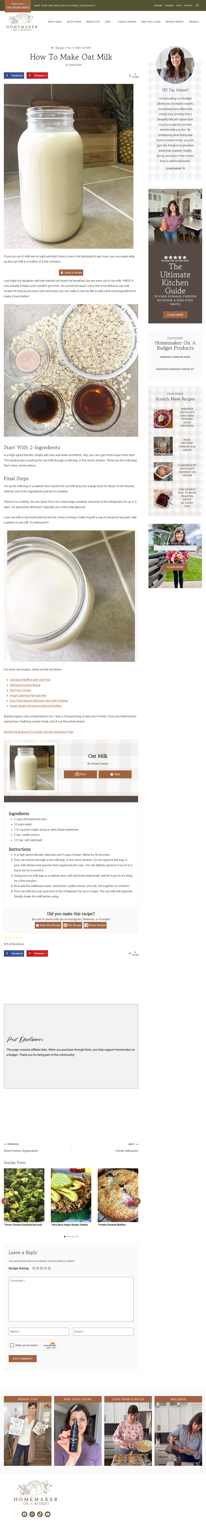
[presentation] (24, 1195)
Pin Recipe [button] (74, 925)
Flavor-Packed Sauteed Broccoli (23, 1224)
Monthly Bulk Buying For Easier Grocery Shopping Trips (38, 732)
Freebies (194, 21)
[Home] (52, 47)
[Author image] (62, 65)
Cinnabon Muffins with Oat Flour (30, 679)
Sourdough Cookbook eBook (175, 357)
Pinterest (188, 5)
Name (15, 1331)
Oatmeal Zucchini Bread (25, 685)
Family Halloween (126, 1147)
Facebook (158, 5)
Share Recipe (97, 925)
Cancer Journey (127, 21)
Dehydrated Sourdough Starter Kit (175, 369)
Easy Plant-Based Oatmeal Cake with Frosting (39, 700)
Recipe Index (74, 21)
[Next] (137, 1201)
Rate (117, 774)
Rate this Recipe (50, 925)
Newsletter (93, 21)
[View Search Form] (197, 5)
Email (178, 5)
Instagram (169, 5)
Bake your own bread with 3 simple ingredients (64, 5)
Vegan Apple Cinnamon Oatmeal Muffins (36, 705)
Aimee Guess (75, 65)
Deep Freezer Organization (21, 1147)
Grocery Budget (175, 21)
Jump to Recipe (73, 272)
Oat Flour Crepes (20, 690)
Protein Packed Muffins (112, 1224)
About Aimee (55, 21)
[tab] (65, 1236)
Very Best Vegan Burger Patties (70, 1224)
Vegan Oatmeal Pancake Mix (28, 695)
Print (82, 774)
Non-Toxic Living (151, 21)
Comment (17, 1280)
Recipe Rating (19, 1268)
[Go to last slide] (5, 1201)
